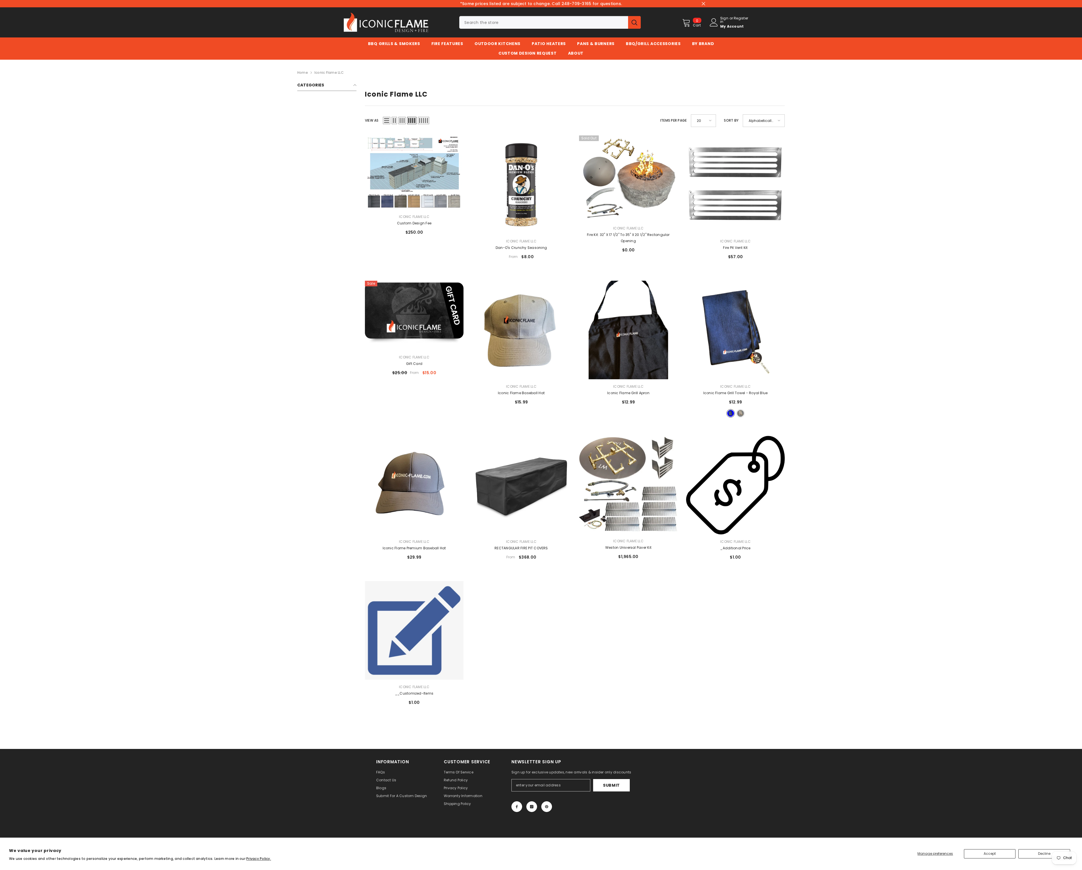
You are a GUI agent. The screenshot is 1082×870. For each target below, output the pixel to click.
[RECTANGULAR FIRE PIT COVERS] (521, 485)
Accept (990, 853)
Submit (611, 785)
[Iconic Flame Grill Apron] (628, 330)
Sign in (724, 20)
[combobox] (543, 22)
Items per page (673, 120)
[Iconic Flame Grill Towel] (735, 330)
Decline (1044, 853)
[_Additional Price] (735, 485)
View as (372, 120)
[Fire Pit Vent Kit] (735, 184)
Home (302, 72)
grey (740, 413)
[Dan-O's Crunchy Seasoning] (521, 184)
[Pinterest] (546, 806)
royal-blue (730, 413)
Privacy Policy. (258, 858)
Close (703, 3)
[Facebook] (516, 806)
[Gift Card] (414, 315)
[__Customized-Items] (414, 630)
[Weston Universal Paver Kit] (628, 485)
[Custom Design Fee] (414, 172)
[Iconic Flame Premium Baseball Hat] (414, 485)
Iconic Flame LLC (329, 72)
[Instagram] (531, 806)
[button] (386, 120)
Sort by (731, 120)
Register (741, 19)
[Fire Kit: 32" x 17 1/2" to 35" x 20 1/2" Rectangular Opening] (628, 178)
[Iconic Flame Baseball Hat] (521, 330)
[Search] (550, 22)
